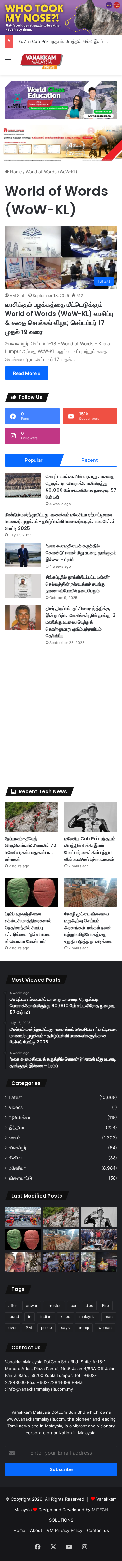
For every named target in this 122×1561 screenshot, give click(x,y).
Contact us (98, 1530)
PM (29, 1327)
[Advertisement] (61, 716)
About (36, 1530)
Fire (105, 1305)
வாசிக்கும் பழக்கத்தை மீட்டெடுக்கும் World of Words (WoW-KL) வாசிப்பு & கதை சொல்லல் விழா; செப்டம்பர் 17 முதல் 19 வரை (59, 318)
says (65, 1327)
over (12, 1327)
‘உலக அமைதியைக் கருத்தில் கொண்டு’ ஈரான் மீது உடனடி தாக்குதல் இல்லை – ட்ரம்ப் (81, 553)
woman (105, 1327)
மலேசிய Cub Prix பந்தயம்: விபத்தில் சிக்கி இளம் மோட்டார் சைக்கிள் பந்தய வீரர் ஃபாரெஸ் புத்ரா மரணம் (90, 848)
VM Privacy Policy (64, 1530)
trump (84, 1327)
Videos (16, 1107)
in (29, 1316)
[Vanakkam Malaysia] (42, 61)
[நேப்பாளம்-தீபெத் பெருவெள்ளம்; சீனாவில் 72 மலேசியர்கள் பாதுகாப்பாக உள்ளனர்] (31, 817)
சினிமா (15, 1157)
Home (15, 171)
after (12, 1305)
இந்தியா (16, 1127)
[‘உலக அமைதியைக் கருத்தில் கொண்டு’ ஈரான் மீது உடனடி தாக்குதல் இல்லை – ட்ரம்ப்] (23, 555)
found (13, 1316)
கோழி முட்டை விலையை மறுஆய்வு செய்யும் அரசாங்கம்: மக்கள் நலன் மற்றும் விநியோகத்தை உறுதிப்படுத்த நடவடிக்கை (88, 927)
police (46, 1327)
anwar (31, 1305)
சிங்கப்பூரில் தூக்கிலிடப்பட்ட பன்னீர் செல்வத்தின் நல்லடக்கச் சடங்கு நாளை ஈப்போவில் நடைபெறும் (78, 584)
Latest (15, 1097)
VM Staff (18, 295)
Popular (34, 460)
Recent (89, 460)
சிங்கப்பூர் (17, 1147)
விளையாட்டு (20, 1178)
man (109, 1316)
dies (89, 1305)
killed (65, 1316)
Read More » (26, 373)
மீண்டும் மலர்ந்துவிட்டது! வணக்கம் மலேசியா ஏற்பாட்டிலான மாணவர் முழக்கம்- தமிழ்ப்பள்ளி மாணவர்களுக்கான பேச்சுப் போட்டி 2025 (60, 521)
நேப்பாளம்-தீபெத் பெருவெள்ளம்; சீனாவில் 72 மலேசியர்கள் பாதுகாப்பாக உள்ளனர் (30, 848)
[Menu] (8, 64)
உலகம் (14, 1137)
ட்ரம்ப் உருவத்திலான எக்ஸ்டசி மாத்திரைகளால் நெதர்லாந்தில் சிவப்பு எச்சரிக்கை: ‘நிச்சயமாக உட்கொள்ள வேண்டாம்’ (28, 927)
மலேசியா (17, 1168)
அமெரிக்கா (19, 1117)
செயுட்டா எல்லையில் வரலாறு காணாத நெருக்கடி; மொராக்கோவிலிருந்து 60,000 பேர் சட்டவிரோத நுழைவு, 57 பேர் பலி (81, 486)
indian (45, 1316)
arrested (54, 1305)
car (73, 1305)
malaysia (87, 1316)
